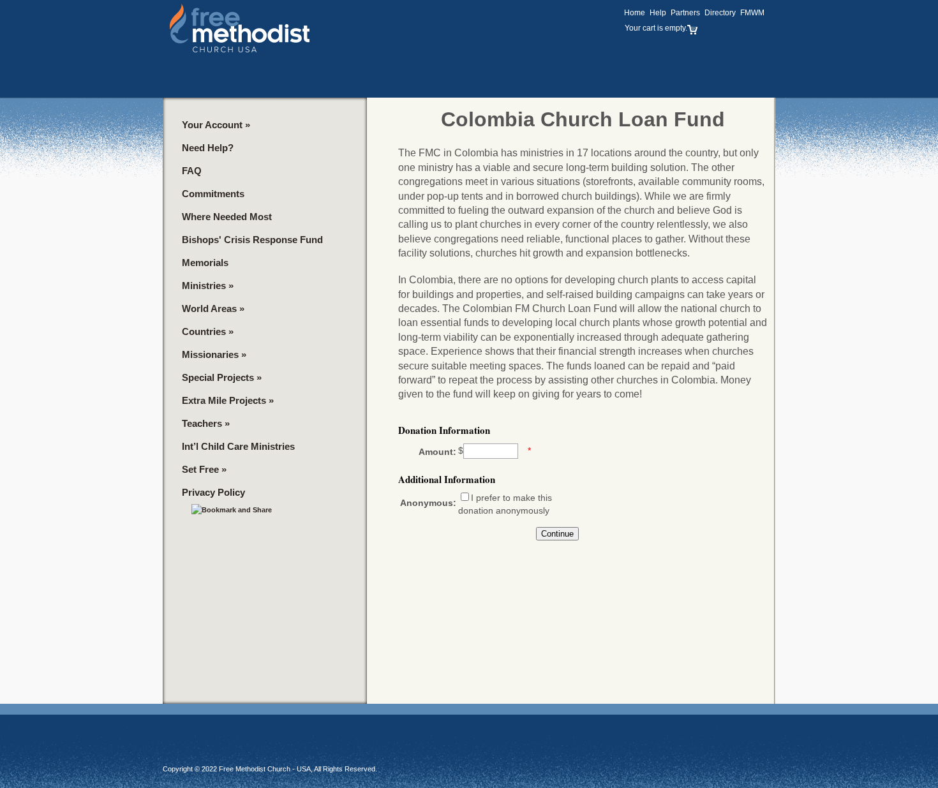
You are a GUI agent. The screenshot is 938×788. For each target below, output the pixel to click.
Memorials (205, 262)
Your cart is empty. (656, 28)
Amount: (437, 452)
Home (634, 12)
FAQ (192, 170)
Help (658, 12)
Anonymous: (428, 503)
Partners (685, 12)
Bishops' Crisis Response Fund (252, 239)
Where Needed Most (227, 216)
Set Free (204, 469)
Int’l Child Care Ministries (238, 446)
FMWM (752, 12)
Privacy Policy (213, 492)
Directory (720, 12)
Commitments (213, 193)
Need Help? (208, 147)
